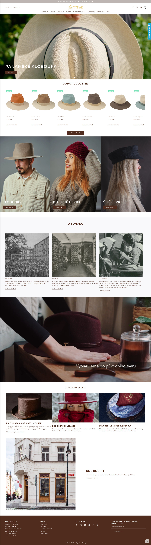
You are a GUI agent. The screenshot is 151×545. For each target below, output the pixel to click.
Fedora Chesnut (87, 117)
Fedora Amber (35, 117)
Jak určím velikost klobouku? (115, 426)
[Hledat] (133, 7)
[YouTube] (89, 525)
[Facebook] (77, 525)
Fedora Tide (60, 117)
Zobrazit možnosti (11, 125)
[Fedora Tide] (69, 102)
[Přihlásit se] (137, 7)
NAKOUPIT (12, 73)
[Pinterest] (85, 525)
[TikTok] (98, 525)
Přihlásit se (118, 532)
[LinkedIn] (93, 525)
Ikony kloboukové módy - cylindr (24, 423)
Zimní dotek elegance (64, 426)
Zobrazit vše (75, 133)
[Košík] (141, 7)
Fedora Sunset (10, 117)
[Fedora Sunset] (18, 102)
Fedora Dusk (111, 117)
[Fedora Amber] (43, 102)
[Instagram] (81, 525)
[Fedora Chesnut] (94, 102)
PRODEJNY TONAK (92, 478)
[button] (145, 7)
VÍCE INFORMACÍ (10, 289)
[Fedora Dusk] (120, 102)
